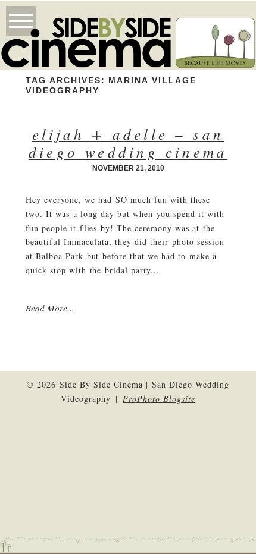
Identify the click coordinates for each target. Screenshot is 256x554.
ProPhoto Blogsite (159, 398)
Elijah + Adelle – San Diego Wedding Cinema (128, 142)
